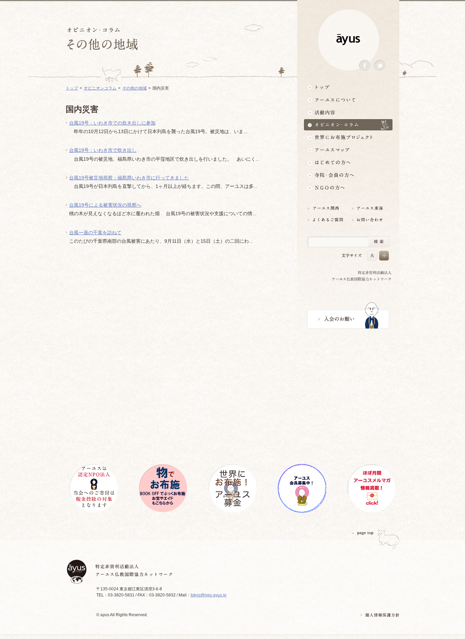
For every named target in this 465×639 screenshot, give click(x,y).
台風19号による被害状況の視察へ (105, 205)
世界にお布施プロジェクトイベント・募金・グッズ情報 (348, 137)
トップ (348, 87)
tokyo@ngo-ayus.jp (208, 595)
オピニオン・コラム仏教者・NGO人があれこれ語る (348, 124)
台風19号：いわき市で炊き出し (103, 150)
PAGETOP (363, 533)
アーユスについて (348, 99)
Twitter (380, 66)
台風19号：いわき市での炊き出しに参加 (112, 123)
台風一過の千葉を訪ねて (95, 232)
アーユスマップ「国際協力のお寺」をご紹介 (348, 150)
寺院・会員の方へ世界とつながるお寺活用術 (348, 175)
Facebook (365, 66)
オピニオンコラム (100, 88)
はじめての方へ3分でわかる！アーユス (348, 162)
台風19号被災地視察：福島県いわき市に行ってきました (129, 177)
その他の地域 (134, 88)
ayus (348, 40)
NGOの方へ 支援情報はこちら (348, 187)
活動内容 (348, 112)
